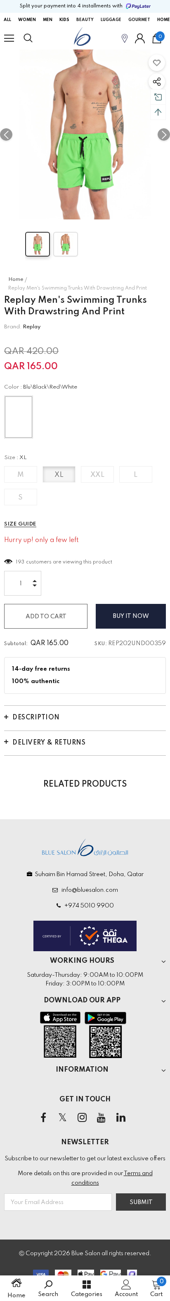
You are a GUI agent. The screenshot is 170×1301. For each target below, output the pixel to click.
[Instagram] (82, 1117)
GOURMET (139, 20)
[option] (85, 134)
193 (20, 562)
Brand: (12, 327)
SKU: (100, 643)
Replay (31, 327)
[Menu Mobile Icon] (9, 38)
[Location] (124, 38)
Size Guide (20, 524)
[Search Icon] (36, 38)
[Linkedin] (120, 1117)
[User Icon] (140, 38)
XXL (97, 474)
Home (16, 279)
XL (59, 474)
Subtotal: (16, 643)
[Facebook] (43, 1117)
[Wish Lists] (157, 62)
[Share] (157, 81)
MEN (47, 20)
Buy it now (131, 616)
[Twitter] (62, 1117)
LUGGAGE (111, 20)
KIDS (64, 20)
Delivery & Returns (48, 743)
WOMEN (27, 20)
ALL (7, 20)
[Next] (164, 134)
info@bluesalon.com (88, 890)
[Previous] (6, 134)
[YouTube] (101, 1117)
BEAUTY (85, 20)
